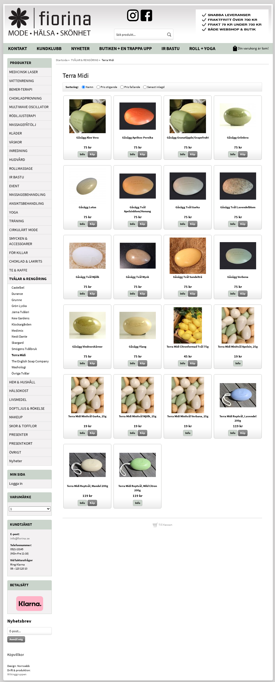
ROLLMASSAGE (21, 168)
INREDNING (18, 150)
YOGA (13, 212)
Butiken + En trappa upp (125, 48)
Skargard (18, 343)
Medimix (17, 330)
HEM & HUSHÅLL (22, 382)
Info (82, 154)
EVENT (14, 185)
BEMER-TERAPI (20, 89)
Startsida (62, 60)
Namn (89, 87)
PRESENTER (18, 434)
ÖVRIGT (15, 452)
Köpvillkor (15, 654)
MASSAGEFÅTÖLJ (22, 124)
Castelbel (18, 287)
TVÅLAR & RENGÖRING (28, 278)
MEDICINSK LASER (23, 71)
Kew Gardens (20, 318)
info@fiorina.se (19, 538)
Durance (17, 294)
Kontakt (17, 48)
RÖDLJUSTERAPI (22, 115)
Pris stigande (109, 87)
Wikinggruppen (16, 674)
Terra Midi (19, 355)
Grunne (17, 300)
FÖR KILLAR (18, 252)
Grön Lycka (19, 306)
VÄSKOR (15, 142)
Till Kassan (165, 524)
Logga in (16, 483)
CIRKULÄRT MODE (23, 229)
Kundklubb (49, 48)
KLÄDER (15, 133)
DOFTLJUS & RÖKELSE (26, 408)
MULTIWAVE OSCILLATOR (29, 106)
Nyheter (80, 48)
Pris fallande (132, 87)
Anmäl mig (16, 639)
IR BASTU (16, 177)
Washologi (19, 367)
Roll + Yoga (202, 48)
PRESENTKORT (21, 443)
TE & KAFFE (18, 270)
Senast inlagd (155, 87)
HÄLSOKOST (19, 390)
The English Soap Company (30, 361)
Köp (92, 154)
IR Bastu (170, 48)
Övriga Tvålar (20, 373)
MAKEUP (16, 417)
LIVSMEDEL (18, 399)
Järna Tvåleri (20, 312)
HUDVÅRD (17, 159)
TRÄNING (16, 220)
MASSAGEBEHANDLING (27, 194)
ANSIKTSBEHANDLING (26, 203)
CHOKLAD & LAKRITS (25, 261)
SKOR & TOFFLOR (23, 425)
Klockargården (22, 324)
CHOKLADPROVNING (25, 98)
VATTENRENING (21, 80)
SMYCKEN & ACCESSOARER (20, 241)
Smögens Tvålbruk (24, 349)
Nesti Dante (19, 336)
